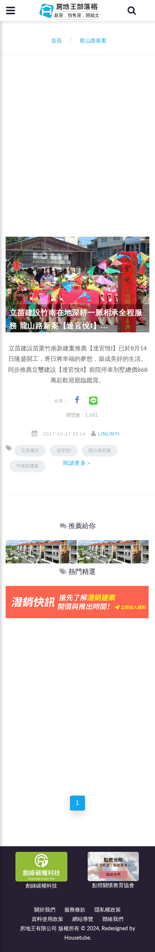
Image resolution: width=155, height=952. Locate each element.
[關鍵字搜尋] (132, 11)
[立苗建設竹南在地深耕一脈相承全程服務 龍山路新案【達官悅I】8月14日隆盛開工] (77, 284)
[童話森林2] (41, 551)
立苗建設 (30, 450)
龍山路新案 (99, 450)
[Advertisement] (77, 135)
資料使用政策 (47, 919)
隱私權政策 (107, 910)
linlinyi (109, 434)
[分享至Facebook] (77, 400)
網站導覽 (82, 919)
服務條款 (74, 910)
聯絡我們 (112, 919)
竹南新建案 (27, 465)
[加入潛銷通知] (77, 602)
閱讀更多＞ (77, 463)
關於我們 (44, 910)
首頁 (55, 41)
